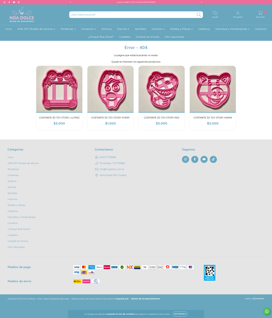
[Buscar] (199, 14)
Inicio (8, 29)
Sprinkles (140, 29)
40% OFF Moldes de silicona (35, 29)
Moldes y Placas (180, 29)
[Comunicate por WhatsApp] (266, 311)
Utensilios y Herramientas (231, 29)
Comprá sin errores (147, 36)
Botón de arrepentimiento (146, 299)
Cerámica (204, 29)
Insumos (157, 29)
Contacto (261, 29)
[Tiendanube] (254, 299)
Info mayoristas (174, 36)
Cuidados (124, 36)
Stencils (122, 29)
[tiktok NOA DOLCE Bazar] (19, 2)
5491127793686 (107, 157)
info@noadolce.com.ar (111, 169)
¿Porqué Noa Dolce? (101, 36)
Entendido (180, 314)
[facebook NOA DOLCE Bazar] (9, 2)
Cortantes (87, 29)
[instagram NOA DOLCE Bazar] (4, 2)
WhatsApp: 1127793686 (112, 163)
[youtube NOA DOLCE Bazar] (14, 2)
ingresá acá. (122, 299)
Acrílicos (107, 29)
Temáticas (67, 29)
